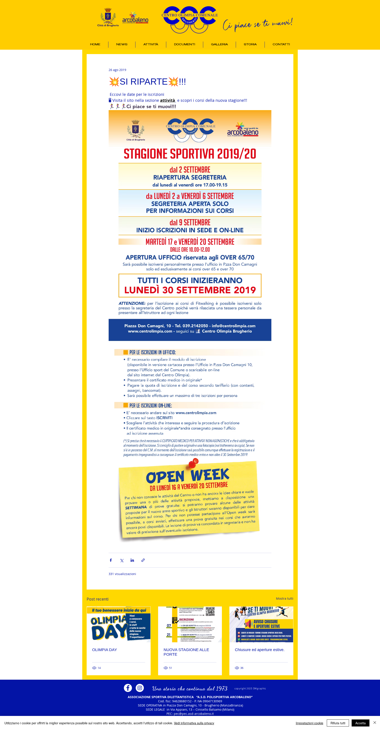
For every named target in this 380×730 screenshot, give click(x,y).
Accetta (360, 723)
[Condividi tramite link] (143, 560)
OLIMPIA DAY (104, 650)
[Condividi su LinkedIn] (132, 560)
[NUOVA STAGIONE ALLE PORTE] (190, 624)
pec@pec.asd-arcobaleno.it (194, 714)
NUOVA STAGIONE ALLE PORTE (186, 652)
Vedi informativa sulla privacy (194, 723)
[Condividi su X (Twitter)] (121, 560)
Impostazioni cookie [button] (309, 723)
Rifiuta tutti (338, 723)
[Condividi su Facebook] (111, 560)
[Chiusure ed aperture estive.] (261, 624)
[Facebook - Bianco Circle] (128, 688)
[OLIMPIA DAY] (118, 624)
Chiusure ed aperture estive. (260, 650)
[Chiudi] (374, 722)
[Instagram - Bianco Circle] (140, 688)
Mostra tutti (284, 598)
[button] (150, 45)
